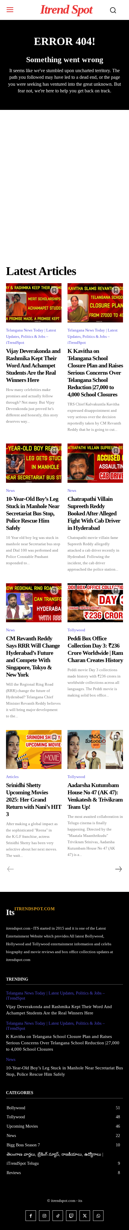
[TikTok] (57, 1215)
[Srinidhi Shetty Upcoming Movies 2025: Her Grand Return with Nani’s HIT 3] (34, 749)
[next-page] (118, 869)
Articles (12, 776)
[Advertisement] (64, 178)
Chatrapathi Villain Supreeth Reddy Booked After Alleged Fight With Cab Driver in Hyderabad (94, 513)
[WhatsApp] (98, 1215)
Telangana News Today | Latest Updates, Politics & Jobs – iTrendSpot (31, 336)
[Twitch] (71, 1215)
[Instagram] (44, 1215)
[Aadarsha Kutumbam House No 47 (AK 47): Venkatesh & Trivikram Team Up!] (95, 749)
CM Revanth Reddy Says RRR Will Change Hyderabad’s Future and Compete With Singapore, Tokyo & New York (33, 656)
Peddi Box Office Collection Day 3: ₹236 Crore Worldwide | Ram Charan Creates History (95, 649)
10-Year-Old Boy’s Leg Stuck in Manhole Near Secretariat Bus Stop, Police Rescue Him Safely (32, 513)
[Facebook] (31, 1215)
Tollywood (76, 630)
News (10, 490)
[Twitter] (85, 1215)
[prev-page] (10, 869)
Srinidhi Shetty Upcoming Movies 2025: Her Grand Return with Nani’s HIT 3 (33, 799)
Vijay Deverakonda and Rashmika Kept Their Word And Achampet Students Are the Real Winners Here (33, 365)
